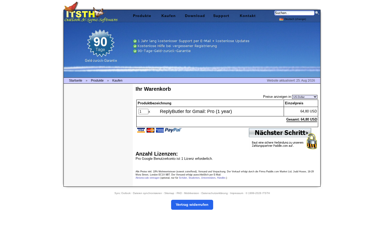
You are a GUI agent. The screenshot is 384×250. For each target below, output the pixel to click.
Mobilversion (191, 193)
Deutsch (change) (295, 19)
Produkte (142, 16)
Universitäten (208, 178)
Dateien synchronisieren (147, 193)
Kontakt (248, 16)
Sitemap (169, 193)
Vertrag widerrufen (192, 204)
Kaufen (168, 16)
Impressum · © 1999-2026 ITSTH (250, 193)
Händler (221, 178)
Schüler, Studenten (189, 178)
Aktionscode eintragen (148, 178)
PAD (179, 193)
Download (195, 16)
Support (221, 16)
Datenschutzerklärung (214, 193)
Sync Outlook (122, 193)
